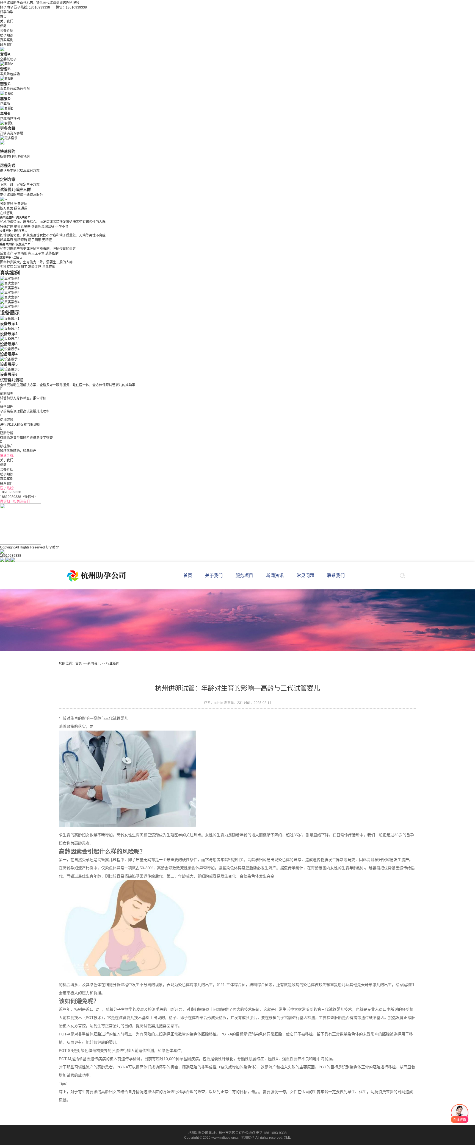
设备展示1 (9, 323)
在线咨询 (6, 213)
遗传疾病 (52, 253)
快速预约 (7, 151)
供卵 (3, 26)
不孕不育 (61, 227)
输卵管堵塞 (22, 227)
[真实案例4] (10, 283)
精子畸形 (34, 240)
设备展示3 (9, 344)
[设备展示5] (10, 359)
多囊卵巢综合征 (42, 227)
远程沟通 (7, 165)
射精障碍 (20, 240)
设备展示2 (9, 333)
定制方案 (7, 179)
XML (287, 1138)
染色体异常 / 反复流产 (14, 244)
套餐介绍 (6, 31)
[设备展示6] (10, 369)
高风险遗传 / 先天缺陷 (14, 217)
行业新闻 (112, 663)
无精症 (47, 240)
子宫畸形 (20, 253)
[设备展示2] (10, 328)
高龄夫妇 (34, 267)
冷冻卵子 (20, 267)
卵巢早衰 (6, 240)
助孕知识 (6, 35)
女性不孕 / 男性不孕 (12, 230)
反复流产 (6, 253)
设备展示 (10, 313)
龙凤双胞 (48, 267)
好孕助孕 (6, 12)
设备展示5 (9, 364)
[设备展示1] (10, 318)
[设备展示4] (10, 348)
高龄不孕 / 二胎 (10, 257)
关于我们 (6, 21)
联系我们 (6, 45)
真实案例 (6, 40)
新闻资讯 (94, 663)
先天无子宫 (36, 253)
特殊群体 (6, 227)
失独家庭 (6, 267)
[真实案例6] (10, 278)
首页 (3, 17)
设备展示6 (9, 374)
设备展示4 (9, 354)
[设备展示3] (10, 338)
